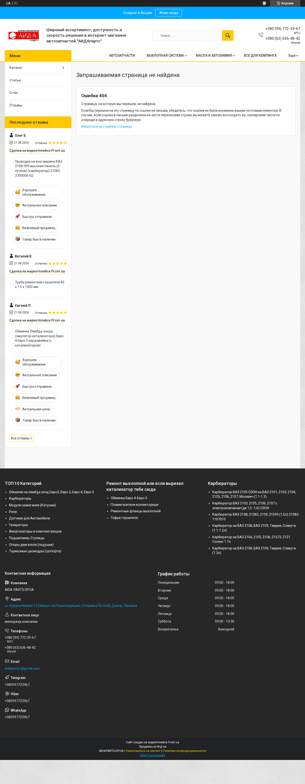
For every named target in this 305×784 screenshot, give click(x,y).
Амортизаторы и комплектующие (35, 531)
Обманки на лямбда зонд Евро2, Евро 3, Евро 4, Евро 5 (51, 492)
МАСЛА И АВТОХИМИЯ (214, 55)
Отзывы (16, 105)
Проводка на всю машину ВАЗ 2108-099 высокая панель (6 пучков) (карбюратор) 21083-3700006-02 (38, 168)
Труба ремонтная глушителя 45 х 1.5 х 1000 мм (39, 284)
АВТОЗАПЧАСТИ (122, 55)
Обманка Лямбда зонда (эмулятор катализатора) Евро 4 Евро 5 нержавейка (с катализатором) (39, 338)
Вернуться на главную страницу (106, 126)
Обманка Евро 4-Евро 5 (129, 498)
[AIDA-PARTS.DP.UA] (24, 35)
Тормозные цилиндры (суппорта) (35, 551)
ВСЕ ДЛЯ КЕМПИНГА (260, 55)
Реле (13, 512)
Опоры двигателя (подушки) (31, 545)
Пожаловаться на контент (143, 751)
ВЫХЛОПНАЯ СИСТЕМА (165, 55)
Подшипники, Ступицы (26, 538)
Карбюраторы (20, 498)
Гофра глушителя (124, 518)
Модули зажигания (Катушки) (32, 505)
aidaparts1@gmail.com (22, 668)
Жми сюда (168, 12)
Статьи (15, 80)
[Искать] (228, 35)
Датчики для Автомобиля (29, 518)
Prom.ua (173, 742)
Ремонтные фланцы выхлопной (136, 511)
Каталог (16, 68)
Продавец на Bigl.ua (152, 746)
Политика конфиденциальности (184, 751)
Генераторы (18, 525)
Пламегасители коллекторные (134, 505)
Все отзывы (20, 438)
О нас (14, 93)
